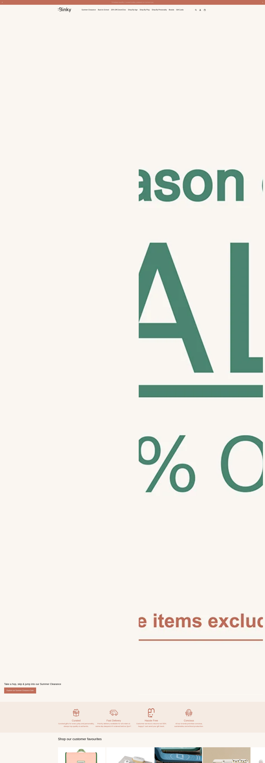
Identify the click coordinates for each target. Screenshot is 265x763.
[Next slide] (262, 2)
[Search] (196, 10)
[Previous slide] (2, 2)
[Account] (200, 10)
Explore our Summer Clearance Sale (20, 690)
